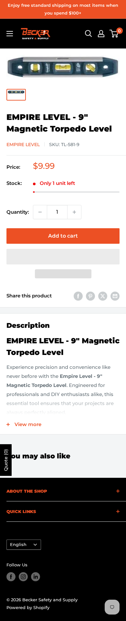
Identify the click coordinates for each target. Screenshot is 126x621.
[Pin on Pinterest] (90, 296)
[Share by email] (115, 296)
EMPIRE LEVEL (23, 144)
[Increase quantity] (74, 212)
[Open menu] (9, 33)
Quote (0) (6, 460)
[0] (114, 33)
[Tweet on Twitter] (102, 296)
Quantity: (17, 212)
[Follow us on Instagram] (23, 576)
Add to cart (63, 236)
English (18, 544)
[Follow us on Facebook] (11, 576)
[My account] (101, 33)
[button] (63, 256)
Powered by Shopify (27, 607)
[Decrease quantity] (40, 212)
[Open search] (88, 33)
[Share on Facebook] (78, 296)
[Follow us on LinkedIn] (35, 576)
